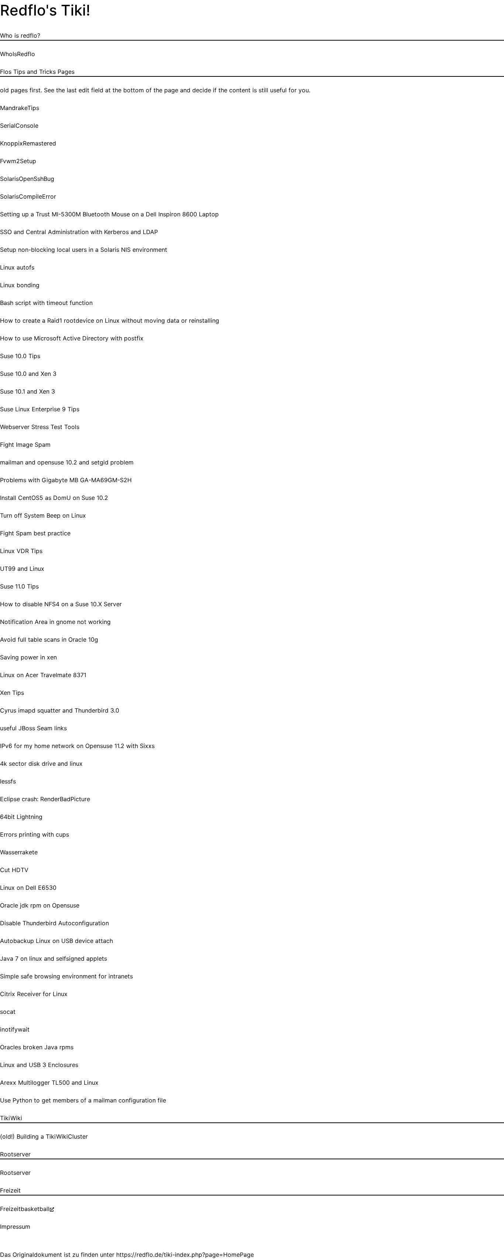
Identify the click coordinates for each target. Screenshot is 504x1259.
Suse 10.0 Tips (20, 356)
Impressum (15, 1226)
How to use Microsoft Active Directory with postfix (72, 338)
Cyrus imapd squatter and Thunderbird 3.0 (59, 710)
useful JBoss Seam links (33, 728)
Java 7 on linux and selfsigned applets (53, 958)
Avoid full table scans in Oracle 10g (49, 639)
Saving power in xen (28, 657)
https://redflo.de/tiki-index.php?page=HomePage (185, 1254)
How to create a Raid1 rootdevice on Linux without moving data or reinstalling (109, 320)
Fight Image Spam (25, 444)
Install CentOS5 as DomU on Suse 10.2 (54, 497)
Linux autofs (17, 267)
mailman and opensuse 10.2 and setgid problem (67, 462)
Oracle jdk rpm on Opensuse (39, 905)
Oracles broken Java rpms (36, 1047)
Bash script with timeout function (46, 302)
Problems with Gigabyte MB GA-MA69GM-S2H (66, 480)
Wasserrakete (19, 852)
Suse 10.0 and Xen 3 (28, 373)
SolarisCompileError (28, 196)
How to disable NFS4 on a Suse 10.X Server (61, 604)
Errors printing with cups (34, 834)
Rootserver (15, 1172)
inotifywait (15, 1029)
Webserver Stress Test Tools (39, 426)
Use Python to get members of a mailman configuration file (83, 1100)
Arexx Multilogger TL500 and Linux (49, 1082)
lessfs (8, 781)
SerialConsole (19, 125)
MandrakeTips (19, 108)
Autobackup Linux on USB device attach (56, 940)
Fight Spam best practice (35, 533)
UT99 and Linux (22, 568)
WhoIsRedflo (17, 54)
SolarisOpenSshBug (27, 178)
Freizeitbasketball (24, 1208)
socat (7, 1011)
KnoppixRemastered (28, 143)
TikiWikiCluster (67, 1136)
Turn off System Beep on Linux (43, 515)
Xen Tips (12, 692)
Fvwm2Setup (18, 161)
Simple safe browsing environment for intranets (66, 976)
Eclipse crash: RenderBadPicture (45, 799)
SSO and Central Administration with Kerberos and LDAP (79, 232)
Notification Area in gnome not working (55, 621)
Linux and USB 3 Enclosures (39, 1064)
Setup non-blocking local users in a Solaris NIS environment (83, 249)
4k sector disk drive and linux (41, 763)
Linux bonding (19, 285)
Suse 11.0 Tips (19, 586)
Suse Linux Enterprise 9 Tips (39, 409)
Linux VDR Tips (21, 551)
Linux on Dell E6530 (28, 887)
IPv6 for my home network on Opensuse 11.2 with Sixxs (77, 745)
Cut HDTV (14, 870)
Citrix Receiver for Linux (34, 994)
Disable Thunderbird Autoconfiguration (54, 923)
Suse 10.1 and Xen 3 (27, 391)
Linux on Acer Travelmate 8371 (43, 675)
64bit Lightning (21, 816)
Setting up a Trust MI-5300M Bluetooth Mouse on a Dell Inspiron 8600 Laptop (109, 214)
